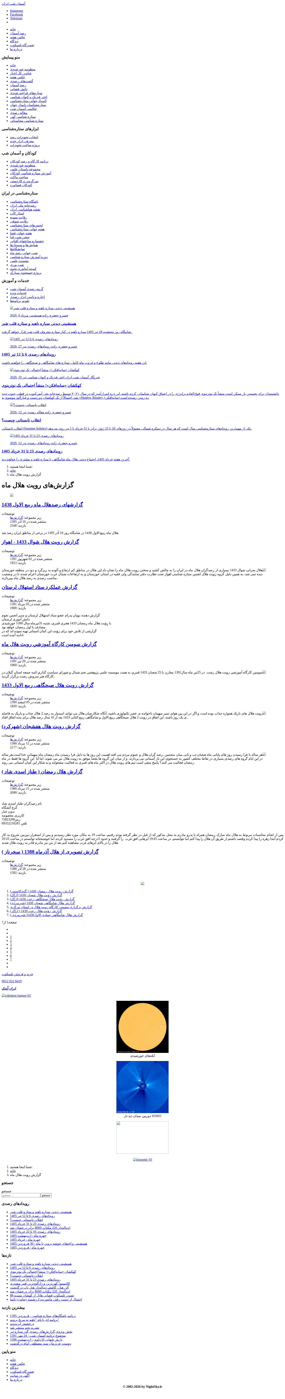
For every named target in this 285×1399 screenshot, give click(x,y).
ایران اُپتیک (9, 988)
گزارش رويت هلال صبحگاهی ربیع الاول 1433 (47, 685)
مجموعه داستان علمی (25, 169)
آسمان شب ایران (13, 3)
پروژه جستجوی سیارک (25, 272)
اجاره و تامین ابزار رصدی (27, 297)
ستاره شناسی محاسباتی (26, 120)
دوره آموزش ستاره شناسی (29, 257)
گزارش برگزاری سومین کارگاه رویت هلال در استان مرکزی (51, 907)
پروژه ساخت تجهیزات (25, 145)
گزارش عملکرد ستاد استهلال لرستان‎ (39, 587)
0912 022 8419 (12, 981)
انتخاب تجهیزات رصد (24, 137)
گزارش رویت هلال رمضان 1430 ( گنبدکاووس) (41, 891)
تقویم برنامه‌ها (19, 301)
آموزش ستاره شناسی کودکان (30, 173)
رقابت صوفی (19, 221)
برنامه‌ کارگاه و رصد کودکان (29, 161)
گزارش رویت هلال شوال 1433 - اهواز (40, 542)
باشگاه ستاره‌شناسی (24, 201)
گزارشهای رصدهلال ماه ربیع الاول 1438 (42, 504)
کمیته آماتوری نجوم (23, 269)
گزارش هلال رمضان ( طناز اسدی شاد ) (42, 771)
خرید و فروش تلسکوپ (17, 974)
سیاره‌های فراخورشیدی (26, 93)
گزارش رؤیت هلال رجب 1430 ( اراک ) (36, 911)
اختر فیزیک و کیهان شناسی (28, 97)
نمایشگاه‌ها (17, 249)
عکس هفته (17, 37)
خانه (13, 29)
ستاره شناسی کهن (23, 116)
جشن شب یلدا (20, 237)
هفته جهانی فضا (21, 233)
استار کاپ (17, 213)
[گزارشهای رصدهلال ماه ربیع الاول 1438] (11, 495)
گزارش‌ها (16, 517)
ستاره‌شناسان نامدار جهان (28, 105)
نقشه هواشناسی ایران (25, 209)
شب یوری (17, 265)
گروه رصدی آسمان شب (26, 289)
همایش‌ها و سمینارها (24, 245)
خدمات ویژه (18, 293)
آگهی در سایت (19, 1375)
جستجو (6, 1191)
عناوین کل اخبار (21, 73)
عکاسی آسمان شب (23, 109)
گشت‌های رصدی (21, 81)
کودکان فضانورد (21, 185)
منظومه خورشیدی (22, 69)
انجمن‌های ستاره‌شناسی (26, 225)
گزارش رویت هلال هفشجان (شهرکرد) (41, 726)
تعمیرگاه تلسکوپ (22, 45)
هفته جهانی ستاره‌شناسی (27, 229)
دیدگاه (14, 41)
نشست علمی (19, 261)
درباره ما (16, 49)
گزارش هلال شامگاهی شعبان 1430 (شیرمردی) (42, 903)
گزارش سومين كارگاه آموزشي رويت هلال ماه (49, 644)
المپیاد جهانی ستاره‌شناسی (28, 101)
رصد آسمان (18, 33)
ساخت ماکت (19, 177)
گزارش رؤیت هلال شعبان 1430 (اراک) (36, 895)
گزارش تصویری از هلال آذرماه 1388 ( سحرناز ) (50, 851)
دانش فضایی (18, 89)
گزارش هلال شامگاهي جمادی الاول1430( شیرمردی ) (46, 915)
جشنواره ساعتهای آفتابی (27, 241)
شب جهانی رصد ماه (24, 253)
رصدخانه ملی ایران (23, 205)
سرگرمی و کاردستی (24, 181)
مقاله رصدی (18, 113)
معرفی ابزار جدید (22, 141)
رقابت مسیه (18, 217)
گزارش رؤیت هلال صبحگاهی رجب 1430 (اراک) (42, 899)
